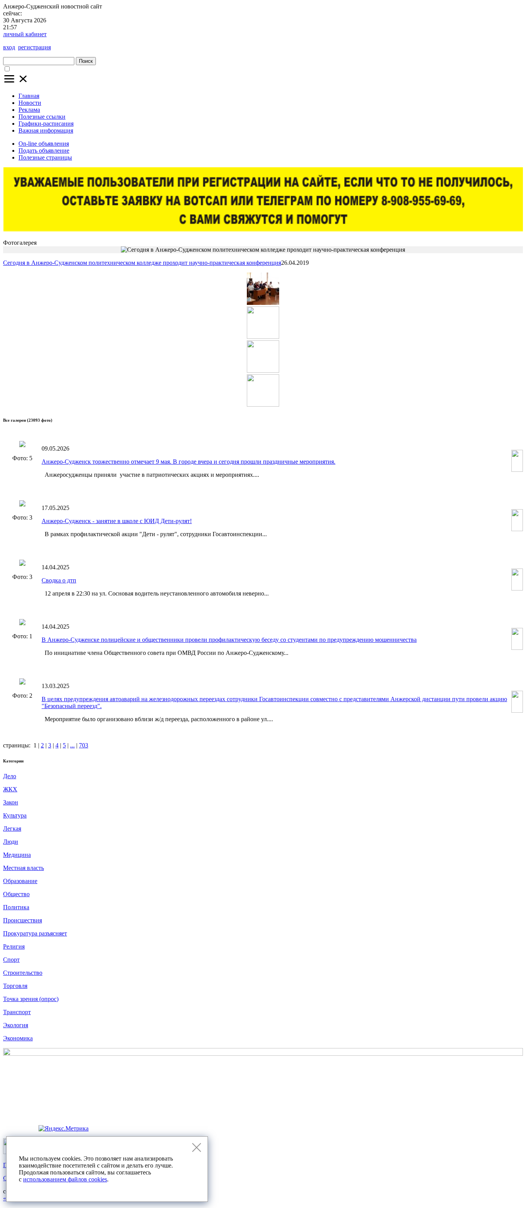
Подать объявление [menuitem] (43, 150)
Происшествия (22, 920)
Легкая (12, 828)
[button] (16, 82)
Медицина (17, 854)
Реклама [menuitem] (29, 109)
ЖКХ (10, 789)
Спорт (11, 959)
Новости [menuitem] (29, 102)
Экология (15, 1025)
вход (9, 47)
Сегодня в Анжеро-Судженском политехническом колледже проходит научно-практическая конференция (142, 262)
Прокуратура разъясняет (35, 933)
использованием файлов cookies (65, 1179)
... (72, 745)
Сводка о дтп (59, 580)
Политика (16, 907)
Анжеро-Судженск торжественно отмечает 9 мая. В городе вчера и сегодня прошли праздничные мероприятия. (188, 461)
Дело (9, 776)
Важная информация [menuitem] (45, 130)
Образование (20, 881)
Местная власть (23, 868)
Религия (14, 946)
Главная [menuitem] (28, 96)
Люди (10, 841)
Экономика (18, 1038)
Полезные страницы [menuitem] (45, 157)
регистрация (34, 47)
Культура (15, 815)
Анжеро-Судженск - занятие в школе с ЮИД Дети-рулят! (117, 521)
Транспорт (17, 1012)
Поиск (86, 61)
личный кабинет (25, 34)
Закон (10, 802)
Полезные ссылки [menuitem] (41, 116)
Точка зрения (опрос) (31, 999)
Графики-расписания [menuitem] (46, 123)
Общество (16, 894)
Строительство (22, 972)
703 (83, 745)
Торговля (15, 986)
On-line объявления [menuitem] (43, 143)
